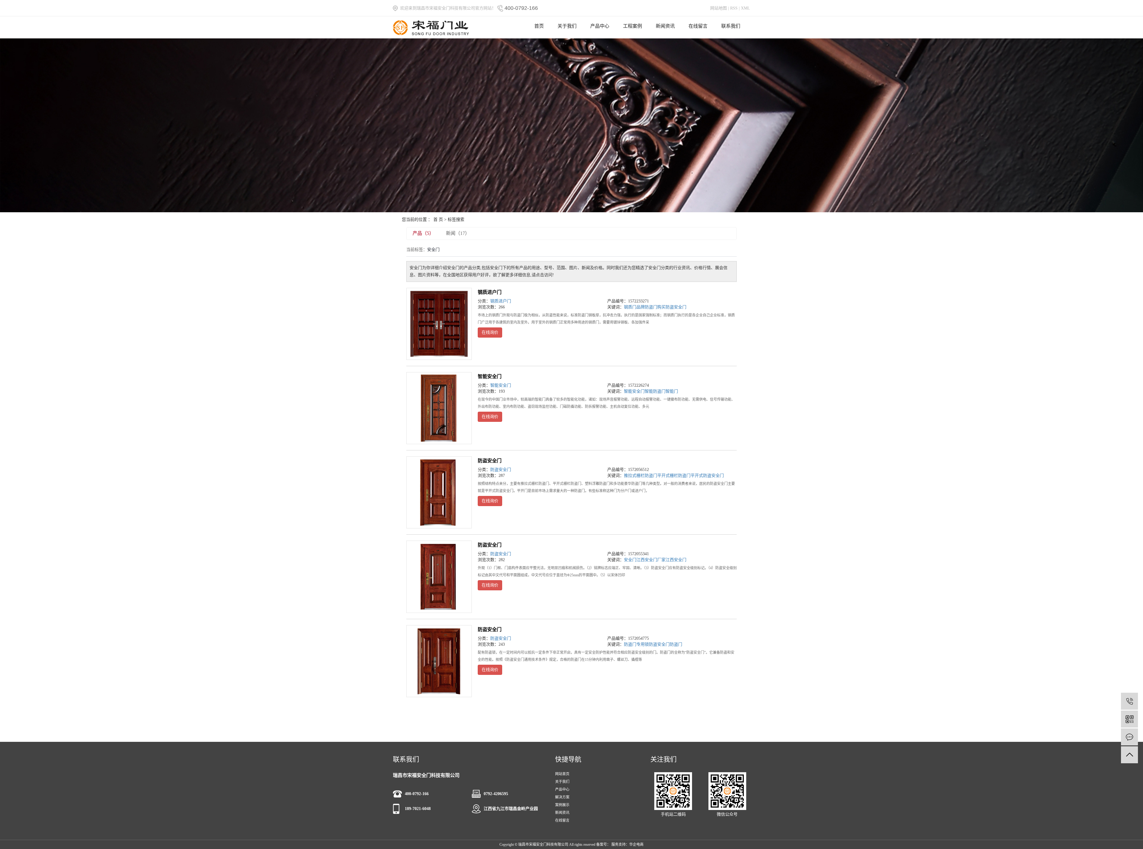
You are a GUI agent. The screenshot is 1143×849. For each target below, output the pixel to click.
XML (745, 8)
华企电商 (636, 844)
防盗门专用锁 (636, 644)
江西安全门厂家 (651, 560)
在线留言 (698, 26)
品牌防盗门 (646, 307)
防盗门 (676, 644)
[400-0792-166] (1129, 701)
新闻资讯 (665, 26)
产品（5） (423, 233)
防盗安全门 (490, 460)
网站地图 (718, 8)
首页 (539, 26)
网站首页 (562, 774)
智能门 (672, 391)
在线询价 (490, 332)
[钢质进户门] (439, 324)
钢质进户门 (490, 292)
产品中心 (599, 26)
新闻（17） (458, 233)
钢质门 (630, 307)
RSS (734, 8)
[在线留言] (1129, 736)
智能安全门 (490, 376)
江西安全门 (676, 560)
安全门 (630, 560)
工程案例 (632, 26)
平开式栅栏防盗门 (674, 475)
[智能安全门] (439, 408)
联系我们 (730, 26)
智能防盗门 (655, 391)
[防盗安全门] (439, 492)
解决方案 (562, 797)
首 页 (438, 219)
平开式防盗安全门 (707, 475)
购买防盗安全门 (671, 307)
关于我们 (567, 26)
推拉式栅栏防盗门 (640, 475)
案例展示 (562, 805)
